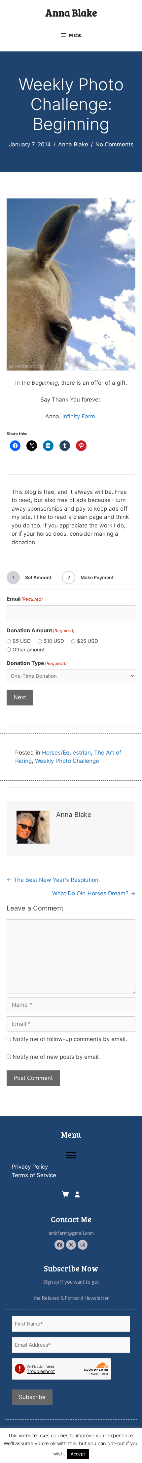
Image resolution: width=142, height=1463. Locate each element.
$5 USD (22, 641)
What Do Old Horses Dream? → (93, 893)
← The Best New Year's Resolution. (53, 880)
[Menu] (71, 1155)
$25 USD (87, 641)
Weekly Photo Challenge (67, 761)
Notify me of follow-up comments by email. (70, 1039)
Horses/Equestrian (66, 752)
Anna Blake (71, 12)
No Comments (114, 144)
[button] (59, 1245)
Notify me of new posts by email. (56, 1057)
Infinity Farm (78, 416)
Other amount (29, 649)
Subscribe (32, 1397)
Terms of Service (34, 1175)
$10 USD (54, 641)
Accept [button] (78, 1453)
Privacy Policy (30, 1166)
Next (20, 697)
